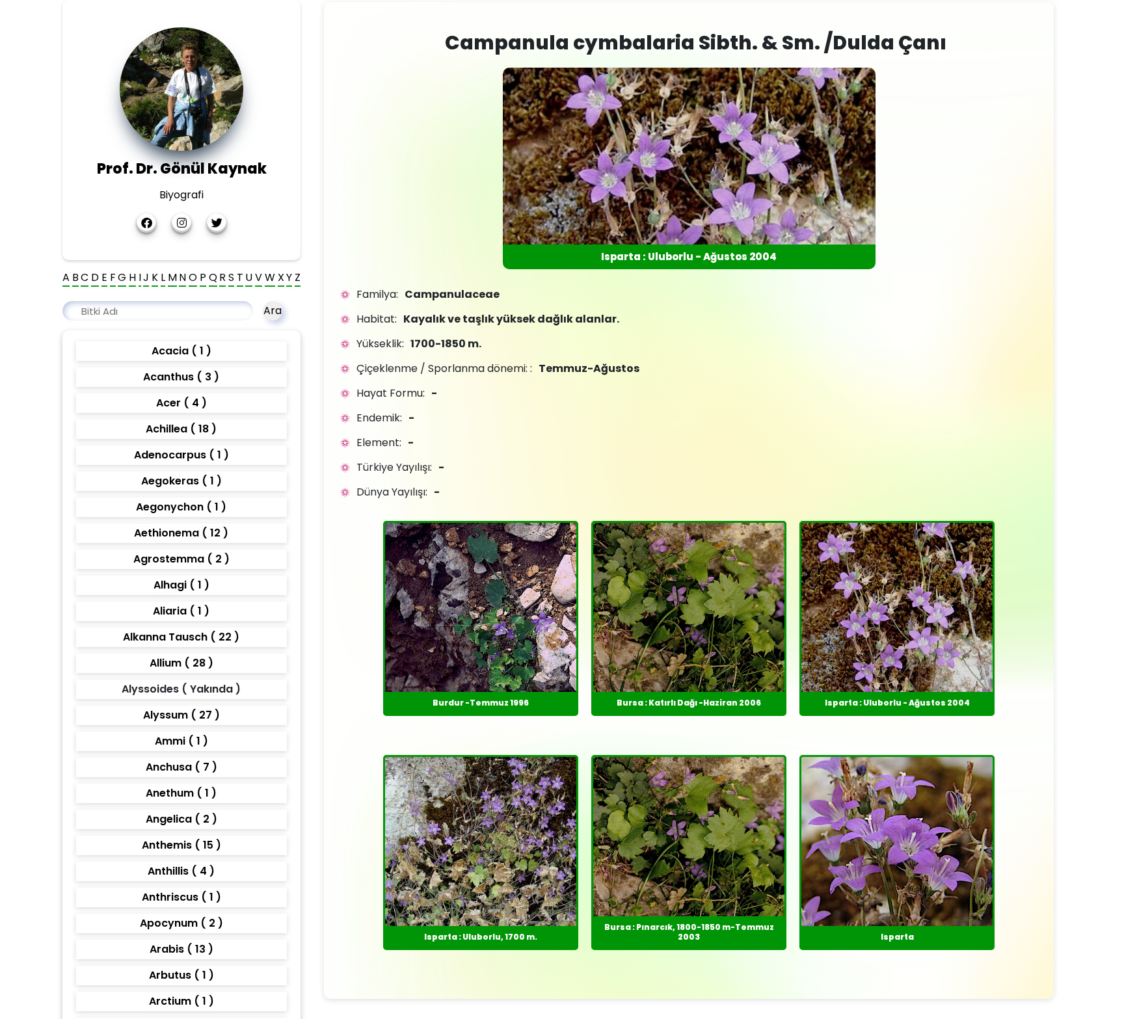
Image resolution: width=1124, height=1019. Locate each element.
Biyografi (181, 194)
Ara (272, 310)
